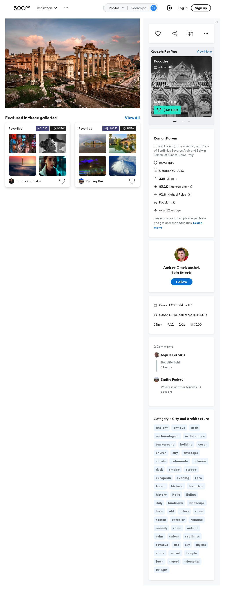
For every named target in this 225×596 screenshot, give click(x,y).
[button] (153, 7)
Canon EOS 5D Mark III (174, 305)
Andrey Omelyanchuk (181, 267)
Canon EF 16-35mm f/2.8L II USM (182, 315)
